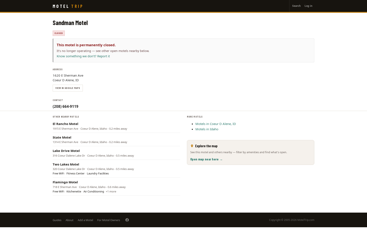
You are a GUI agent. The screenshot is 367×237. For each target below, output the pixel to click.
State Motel (62, 137)
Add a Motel (85, 220)
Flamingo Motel (65, 182)
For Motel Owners (108, 220)
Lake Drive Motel (66, 151)
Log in (308, 6)
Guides (57, 220)
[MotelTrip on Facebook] (127, 219)
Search (296, 6)
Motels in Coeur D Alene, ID (215, 124)
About (69, 220)
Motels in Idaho (206, 129)
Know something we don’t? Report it (83, 56)
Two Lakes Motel (66, 164)
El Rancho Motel (65, 124)
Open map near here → (206, 159)
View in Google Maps (67, 87)
